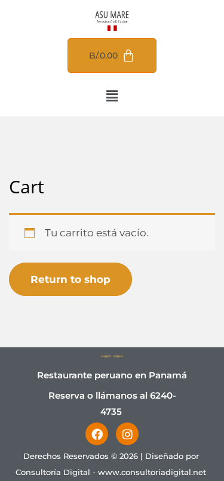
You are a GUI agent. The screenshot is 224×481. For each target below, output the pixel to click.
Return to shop (70, 279)
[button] (112, 96)
